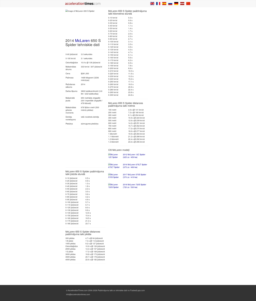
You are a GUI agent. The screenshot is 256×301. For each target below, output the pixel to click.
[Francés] (158, 3)
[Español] (164, 3)
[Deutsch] (176, 3)
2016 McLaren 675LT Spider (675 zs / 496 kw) (135, 165)
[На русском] (170, 3)
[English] (152, 3)
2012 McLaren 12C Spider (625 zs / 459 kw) (134, 155)
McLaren (82, 40)
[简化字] (188, 3)
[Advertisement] (85, 148)
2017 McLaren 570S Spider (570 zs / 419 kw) (134, 175)
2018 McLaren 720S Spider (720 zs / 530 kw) (134, 185)
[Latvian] (182, 3)
